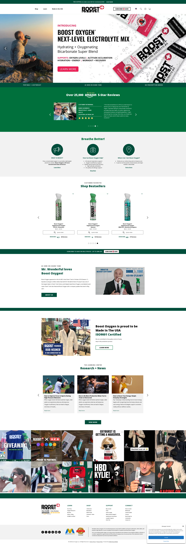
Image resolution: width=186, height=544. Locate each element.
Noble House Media (113, 541)
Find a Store (128, 167)
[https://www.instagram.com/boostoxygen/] (49, 532)
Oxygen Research (71, 510)
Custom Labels (128, 512)
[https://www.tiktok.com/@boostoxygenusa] (59, 532)
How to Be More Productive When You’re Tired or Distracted (59, 397)
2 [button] (90, 126)
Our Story (69, 508)
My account (108, 508)
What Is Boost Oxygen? (111, 514)
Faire (88, 516)
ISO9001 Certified (71, 516)
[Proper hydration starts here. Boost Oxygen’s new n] (139, 476)
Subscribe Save (121, 9)
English (136, 8)
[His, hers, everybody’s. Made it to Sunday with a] (170, 445)
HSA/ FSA (108, 520)
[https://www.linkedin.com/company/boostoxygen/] (52, 532)
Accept (166, 537)
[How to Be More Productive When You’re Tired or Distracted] (59, 384)
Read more (48, 410)
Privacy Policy (166, 541)
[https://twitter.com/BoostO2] (46, 532)
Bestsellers (89, 510)
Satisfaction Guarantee (111, 516)
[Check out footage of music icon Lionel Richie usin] (170, 476)
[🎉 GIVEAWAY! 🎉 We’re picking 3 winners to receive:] (15, 445)
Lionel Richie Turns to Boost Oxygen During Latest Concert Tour (126, 397)
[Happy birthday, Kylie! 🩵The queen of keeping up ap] (108, 476)
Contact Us (127, 520)
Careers (127, 514)
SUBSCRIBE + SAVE (109, 2)
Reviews (69, 512)
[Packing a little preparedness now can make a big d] (77, 476)
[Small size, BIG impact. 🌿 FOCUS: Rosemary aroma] (77, 445)
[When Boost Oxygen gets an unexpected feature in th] (139, 445)
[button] (183, 526)
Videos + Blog (70, 514)
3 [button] (93, 126)
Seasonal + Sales (90, 514)
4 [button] (95, 126)
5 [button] (97, 126)
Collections (89, 508)
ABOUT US (49, 295)
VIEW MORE (93, 422)
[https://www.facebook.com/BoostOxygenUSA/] (42, 532)
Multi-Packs (89, 512)
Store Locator (128, 508)
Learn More (57, 167)
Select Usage (109, 512)
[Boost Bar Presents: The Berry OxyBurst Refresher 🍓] (46, 476)
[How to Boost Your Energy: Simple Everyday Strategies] (94, 384)
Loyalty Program (110, 518)
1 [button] (88, 126)
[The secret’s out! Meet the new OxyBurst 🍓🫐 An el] (108, 445)
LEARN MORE (104, 348)
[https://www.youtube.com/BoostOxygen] (56, 532)
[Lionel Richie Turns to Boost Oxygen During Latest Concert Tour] (128, 384)
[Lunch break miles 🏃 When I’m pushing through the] (15, 476)
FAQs (107, 510)
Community (127, 518)
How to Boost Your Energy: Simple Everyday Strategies (91, 397)
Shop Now (93, 171)
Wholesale (127, 510)
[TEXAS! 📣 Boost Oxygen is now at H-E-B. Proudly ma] (46, 445)
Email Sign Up (128, 516)
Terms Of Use (93, 541)
